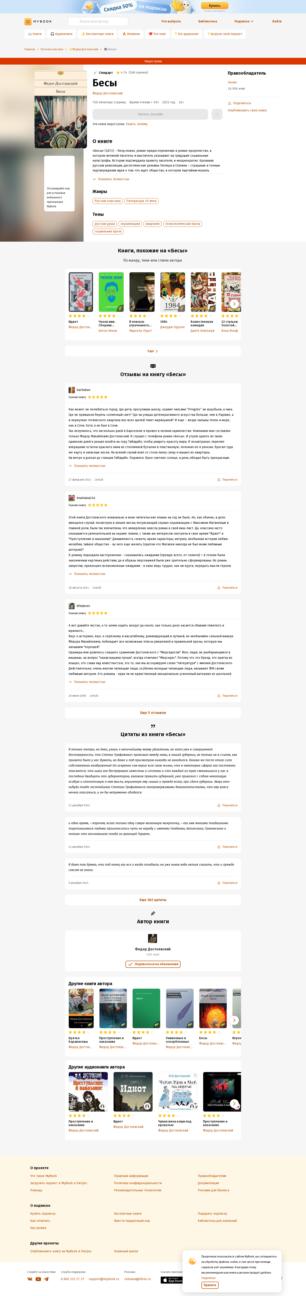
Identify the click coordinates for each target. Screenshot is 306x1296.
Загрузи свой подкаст (226, 34)
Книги (37, 34)
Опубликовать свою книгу (247, 110)
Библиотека (207, 21)
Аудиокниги (63, 34)
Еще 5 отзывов (153, 713)
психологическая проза (182, 224)
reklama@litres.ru (137, 1279)
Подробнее (208, 1278)
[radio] (70, 316)
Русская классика (108, 201)
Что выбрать (171, 21)
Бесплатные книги (99, 34)
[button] (234, 303)
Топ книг (159, 34)
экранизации (130, 224)
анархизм (152, 224)
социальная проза (108, 231)
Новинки (133, 34)
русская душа (105, 224)
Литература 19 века (141, 201)
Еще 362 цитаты (153, 900)
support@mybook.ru (104, 1279)
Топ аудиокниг (188, 34)
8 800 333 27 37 (72, 1279)
